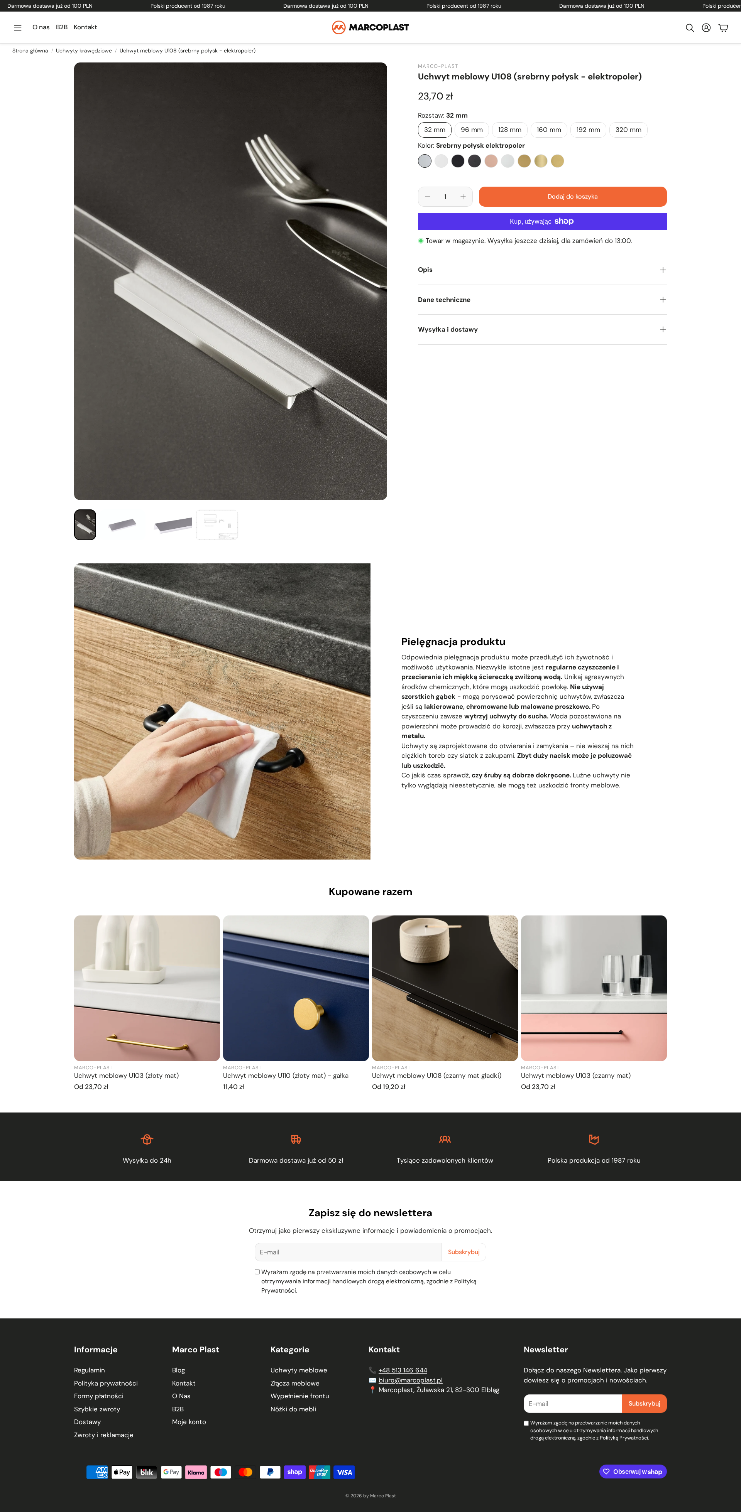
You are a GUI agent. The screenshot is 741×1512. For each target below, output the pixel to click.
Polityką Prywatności (624, 1437)
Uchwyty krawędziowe (84, 50)
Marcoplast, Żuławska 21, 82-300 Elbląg (439, 1390)
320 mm (628, 129)
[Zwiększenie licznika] (463, 197)
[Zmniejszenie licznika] (428, 197)
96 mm (472, 129)
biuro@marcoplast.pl (411, 1380)
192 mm (588, 129)
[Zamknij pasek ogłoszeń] (733, 6)
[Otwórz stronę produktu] (147, 988)
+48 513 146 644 (403, 1370)
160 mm (549, 129)
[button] (17, 27)
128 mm (509, 129)
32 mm (434, 129)
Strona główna (30, 50)
